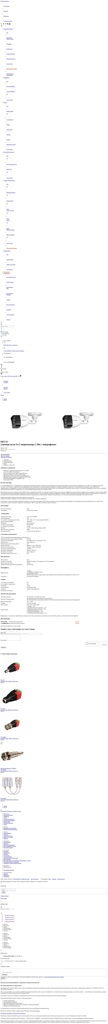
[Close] (1, 883)
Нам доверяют (7, 859)
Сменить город (4, 372)
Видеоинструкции (8, 847)
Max (49, 879)
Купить (2, 682)
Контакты (6, 851)
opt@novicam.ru (34, 879)
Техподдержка (7, 842)
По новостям (5, 333)
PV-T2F (10, 680)
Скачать (77, 621)
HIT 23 (5, 400)
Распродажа (7, 272)
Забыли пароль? (5, 896)
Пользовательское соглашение (11, 862)
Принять (3, 978)
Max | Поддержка (5, 456)
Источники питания (9, 152)
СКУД (5, 102)
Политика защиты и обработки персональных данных (17, 860)
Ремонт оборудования (9, 845)
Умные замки (7, 250)
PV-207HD (10, 799)
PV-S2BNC (9, 770)
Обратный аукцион (8, 823)
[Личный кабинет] (1, 374)
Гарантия (6, 843)
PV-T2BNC (10, 738)
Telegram (54, 879)
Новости (6, 854)
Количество (3, 450)
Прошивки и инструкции (10, 828)
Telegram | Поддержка (6, 457)
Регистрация (4, 898)
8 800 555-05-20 (25, 879)
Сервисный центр (8, 836)
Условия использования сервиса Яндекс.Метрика (13, 1013)
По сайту (4, 335)
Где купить (6, 855)
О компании (7, 852)
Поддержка (6, 273)
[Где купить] (1, 365)
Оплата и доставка (8, 837)
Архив (2, 395)
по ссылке (36, 1010)
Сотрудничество (8, 856)
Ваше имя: (3, 632)
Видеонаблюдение (8, 29)
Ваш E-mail (15, 633)
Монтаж (6, 838)
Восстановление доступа (10, 846)
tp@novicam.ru (61, 879)
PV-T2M (10, 709)
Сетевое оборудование (9, 180)
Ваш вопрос (4, 640)
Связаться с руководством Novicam (12, 863)
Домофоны (6, 77)
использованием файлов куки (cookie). (54, 977)
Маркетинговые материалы (10, 829)
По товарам (5, 332)
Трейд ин (6, 834)
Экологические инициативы (11, 858)
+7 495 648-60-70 (16, 879)
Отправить (3, 647)
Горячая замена (7, 833)
